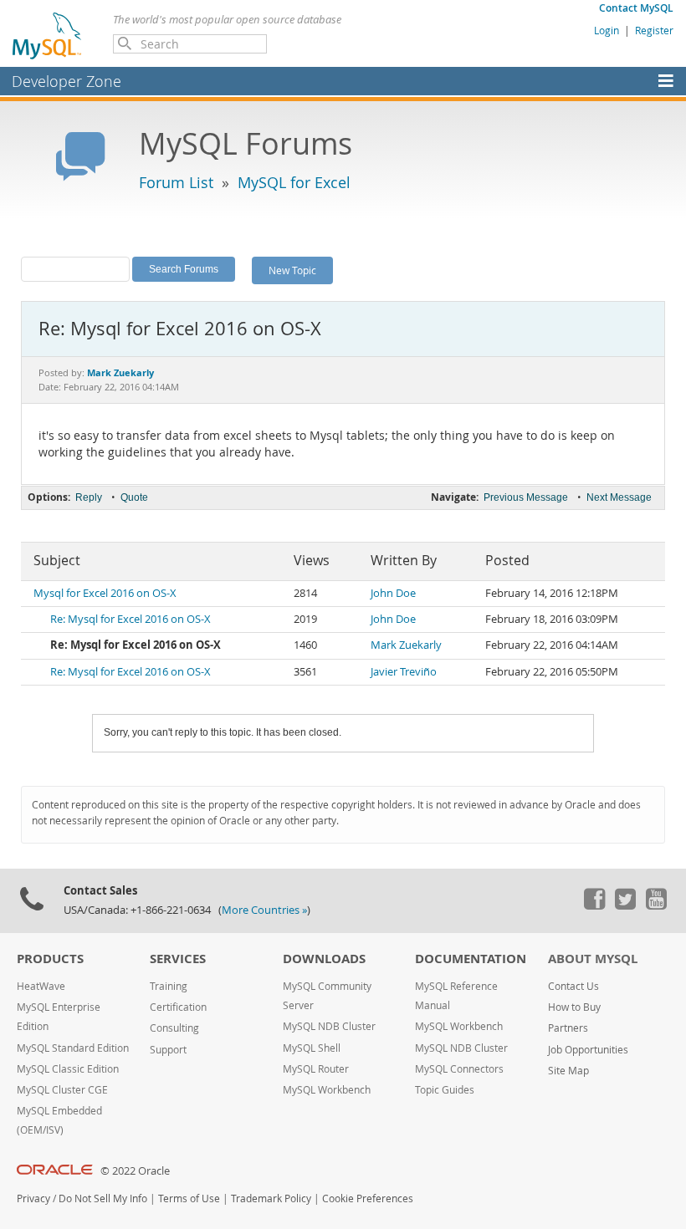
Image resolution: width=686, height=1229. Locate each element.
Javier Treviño (404, 672)
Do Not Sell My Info (103, 1198)
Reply (88, 497)
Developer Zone (66, 81)
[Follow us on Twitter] (625, 905)
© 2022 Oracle (135, 1171)
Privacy (33, 1198)
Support (168, 1049)
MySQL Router (316, 1069)
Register (654, 30)
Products (50, 958)
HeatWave (41, 986)
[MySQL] (47, 35)
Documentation (470, 958)
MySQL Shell (311, 1048)
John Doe (393, 593)
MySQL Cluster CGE (62, 1090)
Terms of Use (189, 1198)
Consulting (174, 1028)
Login (606, 30)
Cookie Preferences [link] (367, 1198)
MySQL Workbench (327, 1090)
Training (168, 986)
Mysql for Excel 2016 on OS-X (105, 593)
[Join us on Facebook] (594, 905)
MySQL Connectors (459, 1069)
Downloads (324, 958)
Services (178, 958)
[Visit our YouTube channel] (655, 905)
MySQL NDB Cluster (329, 1026)
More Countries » (264, 910)
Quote (134, 497)
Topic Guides (444, 1090)
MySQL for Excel (294, 182)
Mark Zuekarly (406, 645)
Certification (178, 1007)
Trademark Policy (271, 1198)
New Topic (292, 270)
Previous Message (526, 497)
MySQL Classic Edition (68, 1069)
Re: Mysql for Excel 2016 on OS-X (130, 619)
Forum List (176, 182)
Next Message (619, 497)
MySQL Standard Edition (73, 1048)
